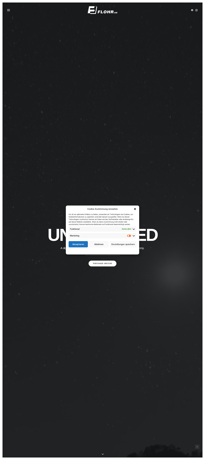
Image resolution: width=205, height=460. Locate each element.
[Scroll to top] (197, 446)
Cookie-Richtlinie (92, 251)
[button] (135, 209)
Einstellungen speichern (123, 244)
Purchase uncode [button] (102, 263)
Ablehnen (98, 244)
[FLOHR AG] (102, 10)
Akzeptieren (78, 244)
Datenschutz (104, 251)
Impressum (115, 251)
